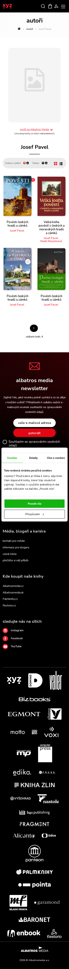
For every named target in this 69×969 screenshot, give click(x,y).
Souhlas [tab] (12, 457)
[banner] (12, 6)
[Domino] (35, 680)
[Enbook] (24, 933)
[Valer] (55, 680)
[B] (17, 196)
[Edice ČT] (48, 835)
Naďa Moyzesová (51, 241)
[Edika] (22, 772)
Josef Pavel (17, 230)
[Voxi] (51, 732)
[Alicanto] (24, 835)
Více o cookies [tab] (56, 457)
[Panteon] (34, 853)
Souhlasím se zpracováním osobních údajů (34, 443)
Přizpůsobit (32, 514)
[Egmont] (24, 714)
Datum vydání (13, 163)
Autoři (29, 29)
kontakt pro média (14, 541)
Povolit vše (34, 503)
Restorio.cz (9, 605)
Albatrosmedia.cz (13, 586)
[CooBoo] (34, 732)
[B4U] (34, 812)
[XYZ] (14, 680)
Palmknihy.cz (10, 599)
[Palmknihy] (34, 872)
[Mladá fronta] (18, 902)
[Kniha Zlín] (34, 785)
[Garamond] (47, 902)
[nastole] (48, 799)
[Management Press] (23, 753)
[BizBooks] (34, 699)
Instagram (17, 630)
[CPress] (47, 772)
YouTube (16, 646)
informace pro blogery (16, 547)
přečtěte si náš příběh (15, 560)
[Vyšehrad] (20, 799)
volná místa (9, 554)
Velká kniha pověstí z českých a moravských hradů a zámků (52, 227)
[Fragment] (34, 824)
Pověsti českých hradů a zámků (17, 224)
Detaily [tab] (33, 457)
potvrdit (34, 433)
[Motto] (17, 732)
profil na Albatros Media (34, 129)
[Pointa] (34, 884)
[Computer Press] (45, 753)
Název (35, 163)
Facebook (17, 638)
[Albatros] (54, 714)
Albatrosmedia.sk (13, 592)
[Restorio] (54, 933)
